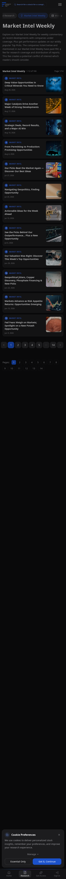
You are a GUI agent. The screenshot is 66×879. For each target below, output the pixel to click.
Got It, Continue (47, 861)
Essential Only (18, 861)
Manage (31, 854)
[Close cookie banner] (59, 835)
